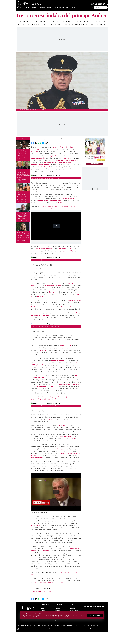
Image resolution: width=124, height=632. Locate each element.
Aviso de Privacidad (72, 617)
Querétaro (72, 608)
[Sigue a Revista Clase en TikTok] (36, 4)
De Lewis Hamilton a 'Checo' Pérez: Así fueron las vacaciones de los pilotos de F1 (23, 197)
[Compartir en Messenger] (43, 142)
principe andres (37, 591)
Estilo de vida (59, 7)
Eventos (42, 7)
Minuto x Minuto (71, 7)
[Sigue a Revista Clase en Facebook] (33, 4)
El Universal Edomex (72, 620)
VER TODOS (95, 164)
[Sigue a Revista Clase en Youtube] (40, 4)
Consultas (58, 621)
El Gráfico (58, 608)
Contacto (50, 625)
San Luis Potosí (73, 610)
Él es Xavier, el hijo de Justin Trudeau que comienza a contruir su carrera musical (22, 154)
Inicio (27, 7)
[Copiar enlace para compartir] (46, 142)
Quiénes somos (37, 625)
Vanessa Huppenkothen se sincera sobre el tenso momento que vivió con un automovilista (23, 236)
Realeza (49, 7)
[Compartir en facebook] (32, 142)
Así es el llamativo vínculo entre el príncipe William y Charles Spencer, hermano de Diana (23, 176)
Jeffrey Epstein (46, 591)
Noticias (34, 7)
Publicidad (69, 625)
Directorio (56, 625)
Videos (83, 625)
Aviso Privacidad (90, 625)
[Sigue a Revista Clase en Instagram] (38, 4)
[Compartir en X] (36, 142)
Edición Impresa (21, 625)
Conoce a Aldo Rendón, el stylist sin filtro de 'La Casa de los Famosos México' (23, 216)
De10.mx (57, 610)
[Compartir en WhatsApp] (39, 142)
